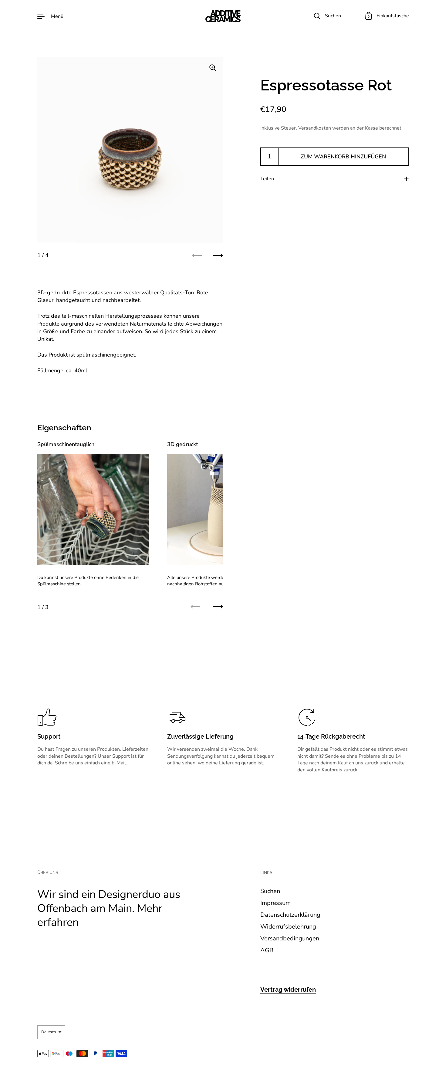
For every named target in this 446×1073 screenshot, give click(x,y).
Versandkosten (314, 128)
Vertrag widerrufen (288, 989)
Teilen (267, 178)
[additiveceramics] (223, 16)
